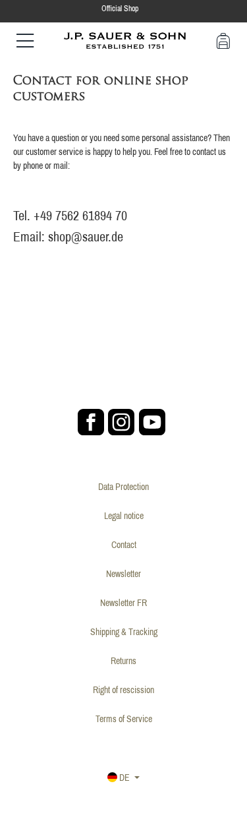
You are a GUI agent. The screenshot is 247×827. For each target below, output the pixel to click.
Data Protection (123, 487)
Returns (123, 661)
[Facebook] (91, 422)
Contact (123, 545)
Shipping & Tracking (123, 632)
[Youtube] (152, 422)
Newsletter (123, 574)
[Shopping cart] (223, 41)
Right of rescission (123, 690)
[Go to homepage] (125, 40)
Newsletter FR (123, 603)
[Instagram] (121, 422)
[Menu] (25, 40)
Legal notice (124, 516)
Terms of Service (124, 719)
